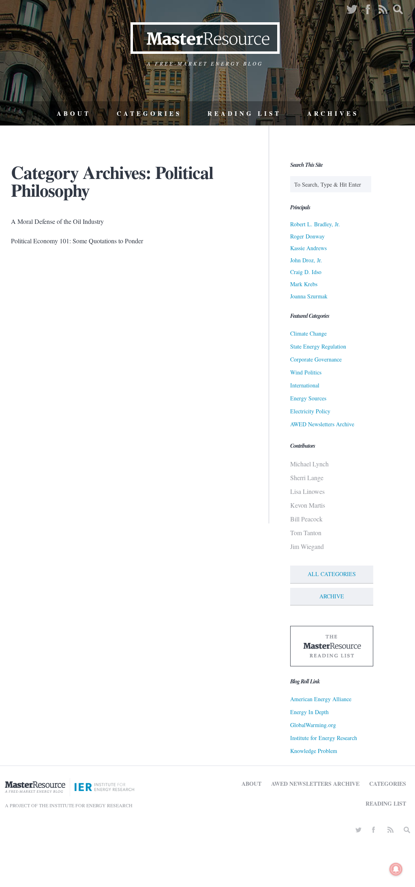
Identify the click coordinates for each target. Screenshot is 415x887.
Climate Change (308, 333)
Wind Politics (305, 372)
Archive (331, 596)
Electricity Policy (310, 411)
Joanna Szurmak (308, 296)
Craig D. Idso (305, 272)
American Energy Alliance (320, 699)
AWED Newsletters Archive (322, 424)
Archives (333, 113)
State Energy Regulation (318, 346)
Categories (149, 113)
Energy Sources (308, 398)
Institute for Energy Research (323, 738)
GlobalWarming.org (313, 725)
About (74, 113)
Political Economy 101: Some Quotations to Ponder (77, 240)
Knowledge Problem (313, 751)
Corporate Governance (316, 359)
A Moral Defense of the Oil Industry (57, 221)
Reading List (244, 113)
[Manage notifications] (395, 869)
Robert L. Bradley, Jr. (315, 224)
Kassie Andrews (308, 248)
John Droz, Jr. (306, 260)
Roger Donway (307, 236)
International (304, 385)
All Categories (332, 574)
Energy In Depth (309, 712)
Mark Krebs (303, 284)
